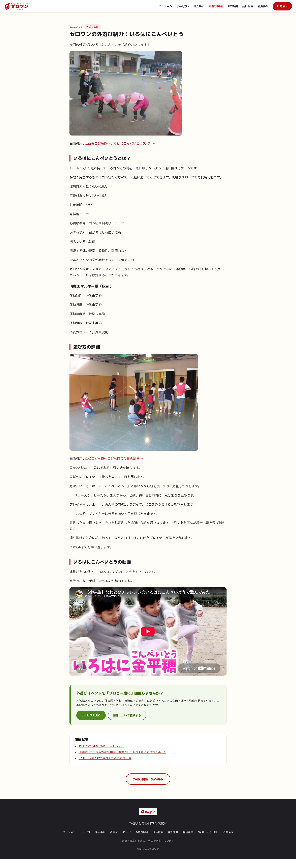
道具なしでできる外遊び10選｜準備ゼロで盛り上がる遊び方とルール (122, 752)
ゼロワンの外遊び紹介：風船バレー (101, 746)
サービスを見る (91, 715)
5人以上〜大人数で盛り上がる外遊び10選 (105, 758)
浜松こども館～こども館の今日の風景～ (114, 458)
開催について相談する (127, 715)
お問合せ (282, 6)
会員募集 (263, 6)
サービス (85, 832)
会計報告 (247, 6)
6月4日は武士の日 (208, 832)
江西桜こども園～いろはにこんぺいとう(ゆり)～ (120, 143)
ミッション (165, 6)
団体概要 (232, 6)
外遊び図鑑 (216, 6)
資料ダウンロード (120, 832)
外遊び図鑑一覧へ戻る (148, 779)
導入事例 (199, 6)
